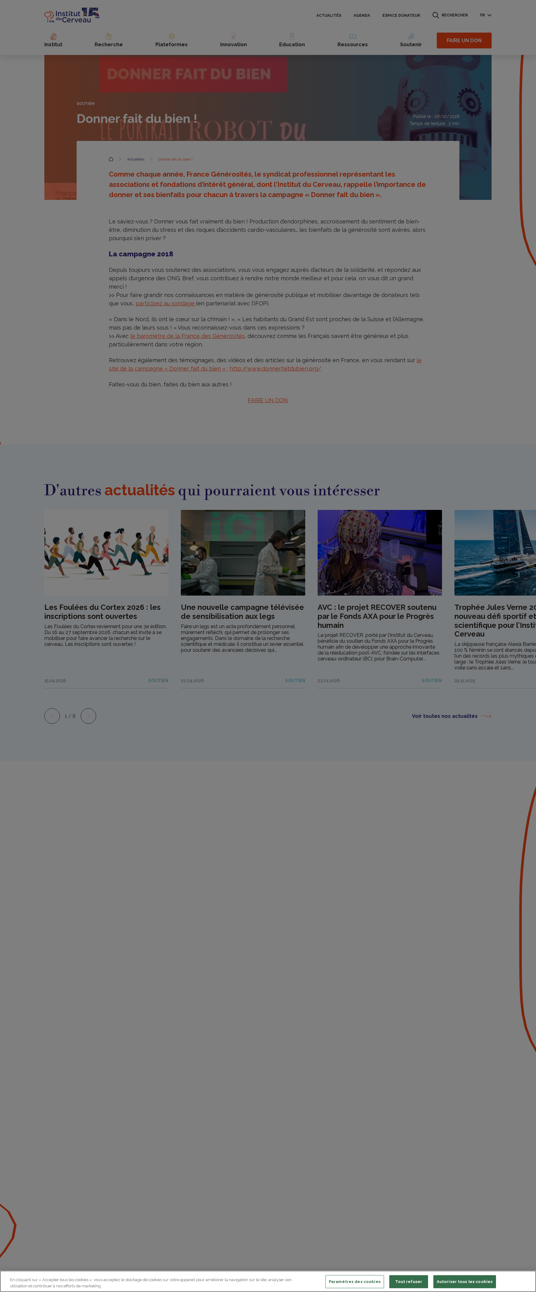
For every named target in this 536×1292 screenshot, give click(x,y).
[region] (268, 1281)
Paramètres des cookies (355, 1281)
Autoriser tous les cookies (465, 1281)
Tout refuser (408, 1281)
